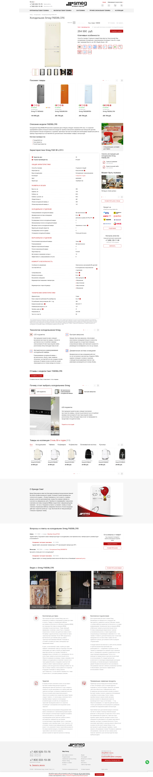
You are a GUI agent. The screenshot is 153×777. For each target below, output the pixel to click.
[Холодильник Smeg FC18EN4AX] (40, 94)
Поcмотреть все (112, 548)
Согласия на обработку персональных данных (76, 775)
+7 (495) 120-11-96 (112, 240)
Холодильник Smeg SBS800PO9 (58, 549)
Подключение (66, 757)
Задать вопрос (112, 544)
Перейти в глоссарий (68, 424)
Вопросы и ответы (86, 758)
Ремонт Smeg (66, 760)
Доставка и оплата (67, 755)
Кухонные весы (104, 444)
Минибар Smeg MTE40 (53, 534)
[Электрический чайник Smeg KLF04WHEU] (106, 454)
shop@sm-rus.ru (107, 753)
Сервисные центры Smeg (69, 758)
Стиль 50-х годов (80, 175)
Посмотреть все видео (114, 568)
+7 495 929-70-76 (36, 4)
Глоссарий (84, 757)
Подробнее (112, 228)
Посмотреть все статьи (112, 201)
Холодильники (41, 444)
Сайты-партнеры (86, 764)
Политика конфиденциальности (70, 769)
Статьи (64, 764)
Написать (112, 246)
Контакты (83, 762)
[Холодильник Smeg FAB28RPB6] (88, 94)
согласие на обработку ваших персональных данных (61, 774)
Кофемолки (73, 444)
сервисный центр (80, 558)
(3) (49, 107)
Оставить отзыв (36, 375)
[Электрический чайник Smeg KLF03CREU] (38, 454)
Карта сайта (105, 769)
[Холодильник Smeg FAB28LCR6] (112, 94)
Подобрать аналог (116, 31)
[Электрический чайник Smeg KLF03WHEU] (55, 454)
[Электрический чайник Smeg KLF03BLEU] (89, 454)
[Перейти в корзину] (115, 5)
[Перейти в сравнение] (108, 5)
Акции (104, 2)
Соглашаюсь (99, 774)
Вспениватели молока (88, 444)
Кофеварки (62, 444)
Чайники (52, 444)
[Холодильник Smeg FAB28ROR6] (64, 94)
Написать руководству (112, 760)
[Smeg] (76, 4)
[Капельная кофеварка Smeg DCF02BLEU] (123, 454)
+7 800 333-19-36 (36, 6)
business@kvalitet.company (112, 757)
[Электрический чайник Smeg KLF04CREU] (72, 454)
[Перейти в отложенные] (102, 5)
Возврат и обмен (67, 762)
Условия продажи (85, 769)
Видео (83, 760)
